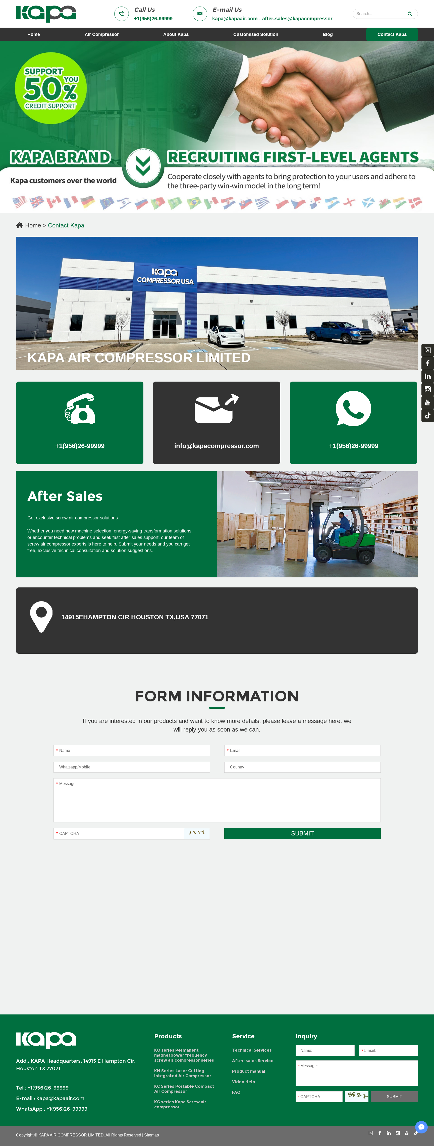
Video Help (243, 1081)
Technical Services (252, 1050)
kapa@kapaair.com (60, 1098)
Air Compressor (102, 34)
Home (33, 34)
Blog (328, 34)
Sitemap (151, 1135)
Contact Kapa (392, 34)
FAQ (236, 1092)
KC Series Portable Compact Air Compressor (184, 1089)
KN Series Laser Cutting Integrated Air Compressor (182, 1073)
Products (168, 1036)
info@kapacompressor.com (216, 446)
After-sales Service (253, 1060)
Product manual (248, 1071)
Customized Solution (255, 34)
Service (243, 1036)
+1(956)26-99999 (66, 1109)
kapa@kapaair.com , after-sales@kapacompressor (272, 18)
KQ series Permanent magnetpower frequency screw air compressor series (184, 1055)
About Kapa (176, 34)
